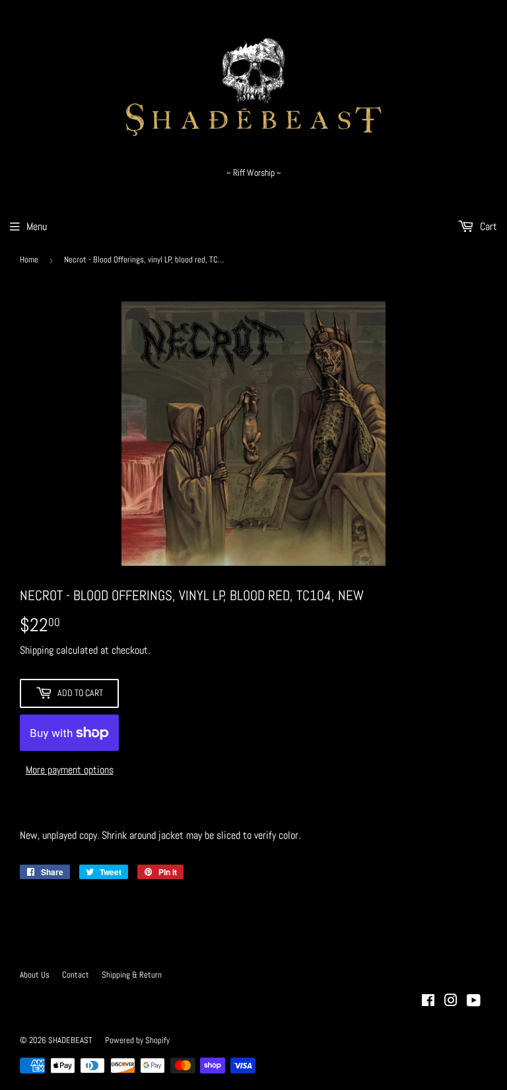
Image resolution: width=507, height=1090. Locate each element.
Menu (36, 226)
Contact (75, 974)
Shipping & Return (132, 974)
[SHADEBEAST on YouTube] (474, 1002)
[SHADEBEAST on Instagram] (450, 1002)
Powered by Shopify (137, 1040)
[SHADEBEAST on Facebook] (428, 1002)
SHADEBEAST (70, 1040)
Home (29, 259)
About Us (35, 974)
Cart (487, 226)
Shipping (36, 650)
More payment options (70, 770)
